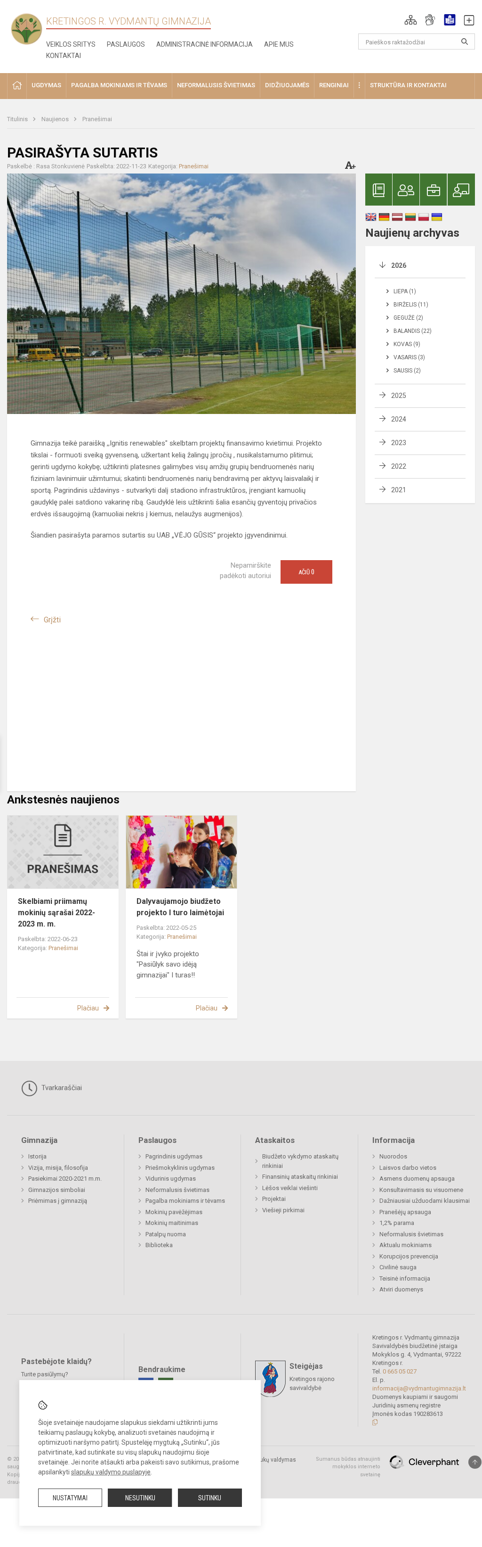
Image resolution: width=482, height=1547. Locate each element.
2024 (398, 419)
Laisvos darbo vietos (407, 1167)
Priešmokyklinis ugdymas (180, 1167)
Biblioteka (159, 1245)
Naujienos (55, 119)
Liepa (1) (405, 291)
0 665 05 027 (400, 1371)
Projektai (274, 1198)
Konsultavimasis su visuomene (421, 1189)
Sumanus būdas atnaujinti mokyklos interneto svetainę (348, 1467)
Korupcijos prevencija (408, 1256)
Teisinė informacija (404, 1278)
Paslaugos (126, 44)
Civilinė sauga (398, 1267)
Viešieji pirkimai (283, 1210)
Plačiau (88, 1008)
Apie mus (279, 44)
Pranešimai (97, 119)
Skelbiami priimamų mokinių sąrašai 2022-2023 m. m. (56, 912)
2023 (398, 443)
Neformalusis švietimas (177, 1189)
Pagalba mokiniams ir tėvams (185, 1200)
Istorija (37, 1156)
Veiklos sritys (71, 44)
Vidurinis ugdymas (170, 1178)
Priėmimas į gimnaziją (57, 1200)
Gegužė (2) (408, 317)
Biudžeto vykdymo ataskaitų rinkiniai (300, 1161)
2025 (398, 395)
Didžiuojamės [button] (287, 85)
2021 (398, 490)
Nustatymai (70, 1498)
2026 (398, 265)
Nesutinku (140, 1498)
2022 (398, 466)
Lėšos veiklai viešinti (290, 1187)
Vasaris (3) (409, 357)
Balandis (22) (413, 331)
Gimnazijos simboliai (56, 1189)
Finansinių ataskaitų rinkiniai (300, 1176)
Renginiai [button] (334, 85)
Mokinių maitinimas (171, 1222)
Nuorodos (393, 1156)
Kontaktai (63, 55)
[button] (410, 19)
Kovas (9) (407, 344)
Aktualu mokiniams (405, 1245)
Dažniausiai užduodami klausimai (424, 1200)
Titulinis (18, 119)
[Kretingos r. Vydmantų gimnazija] (26, 28)
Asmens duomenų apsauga (417, 1178)
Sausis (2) (407, 370)
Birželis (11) (411, 304)
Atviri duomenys (401, 1289)
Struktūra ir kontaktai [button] (408, 85)
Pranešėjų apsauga (405, 1212)
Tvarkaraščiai (61, 1088)
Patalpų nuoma (165, 1234)
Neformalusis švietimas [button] (216, 85)
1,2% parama (396, 1222)
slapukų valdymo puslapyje (111, 1472)
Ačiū (306, 572)
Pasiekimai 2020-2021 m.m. (65, 1178)
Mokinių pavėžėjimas (173, 1212)
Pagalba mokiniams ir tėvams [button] (119, 85)
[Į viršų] (475, 1462)
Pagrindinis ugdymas (173, 1156)
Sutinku (209, 1498)
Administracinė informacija (204, 44)
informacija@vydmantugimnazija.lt (419, 1388)
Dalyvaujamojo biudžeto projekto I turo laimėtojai (180, 907)
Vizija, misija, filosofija (58, 1167)
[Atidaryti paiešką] (464, 41)
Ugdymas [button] (46, 85)
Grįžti (52, 619)
